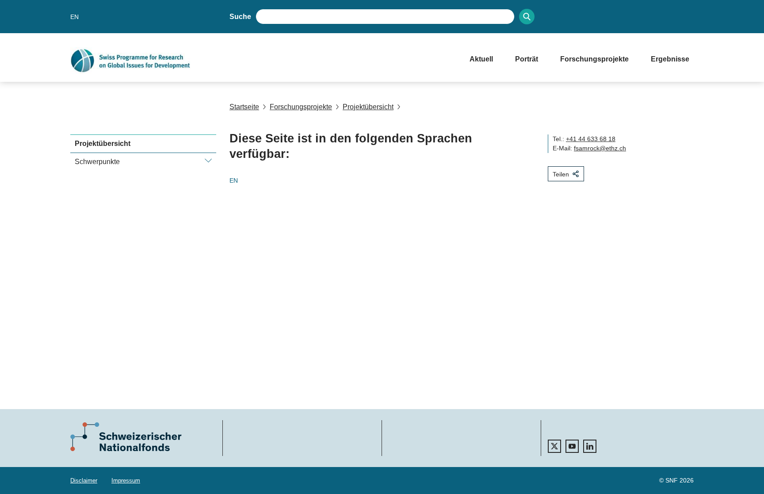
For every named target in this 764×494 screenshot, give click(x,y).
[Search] (527, 16)
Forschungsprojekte (594, 59)
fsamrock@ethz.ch (600, 148)
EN (74, 16)
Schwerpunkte (97, 161)
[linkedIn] (589, 446)
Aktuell (481, 59)
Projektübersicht (368, 107)
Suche (240, 16)
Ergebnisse (670, 59)
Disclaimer (83, 480)
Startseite (244, 107)
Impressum (125, 480)
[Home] (261, 60)
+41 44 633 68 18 (590, 138)
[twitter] (554, 446)
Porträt (526, 59)
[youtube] (572, 446)
